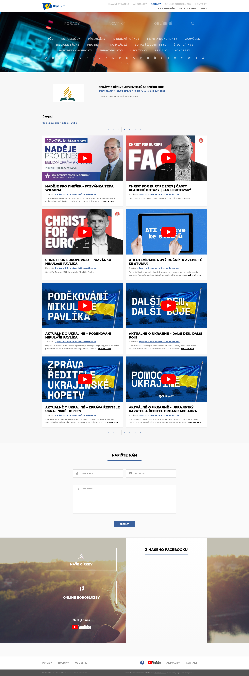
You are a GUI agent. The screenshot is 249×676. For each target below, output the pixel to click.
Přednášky (96, 39)
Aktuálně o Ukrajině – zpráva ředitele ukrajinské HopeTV (82, 409)
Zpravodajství (111, 50)
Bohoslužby (70, 39)
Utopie (203, 8)
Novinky (117, 23)
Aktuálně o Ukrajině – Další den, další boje (165, 335)
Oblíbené (163, 23)
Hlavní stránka (118, 4)
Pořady (156, 4)
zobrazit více (107, 201)
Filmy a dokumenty (162, 39)
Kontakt (201, 4)
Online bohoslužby (178, 4)
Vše (50, 39)
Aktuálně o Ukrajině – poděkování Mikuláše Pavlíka (78, 335)
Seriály (161, 50)
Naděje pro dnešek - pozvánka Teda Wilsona (79, 188)
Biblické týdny (67, 45)
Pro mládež (117, 45)
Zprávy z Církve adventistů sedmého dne (75, 194)
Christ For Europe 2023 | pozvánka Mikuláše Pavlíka (78, 261)
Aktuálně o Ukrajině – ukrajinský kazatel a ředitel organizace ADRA (163, 409)
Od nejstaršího (69, 123)
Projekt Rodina (187, 8)
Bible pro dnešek (167, 8)
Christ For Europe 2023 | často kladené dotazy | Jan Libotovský (160, 188)
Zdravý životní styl (150, 45)
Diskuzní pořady (126, 39)
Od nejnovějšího (50, 123)
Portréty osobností (75, 50)
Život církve (183, 45)
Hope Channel (160, 673)
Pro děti (94, 45)
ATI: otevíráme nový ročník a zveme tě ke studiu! (165, 261)
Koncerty (182, 50)
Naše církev (81, 564)
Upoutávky (138, 50)
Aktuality (140, 4)
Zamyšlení (193, 39)
